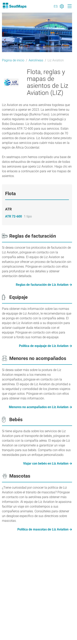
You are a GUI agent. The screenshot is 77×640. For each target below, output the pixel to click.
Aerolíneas (36, 60)
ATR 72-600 (13, 216)
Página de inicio (13, 60)
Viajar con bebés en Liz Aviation (46, 463)
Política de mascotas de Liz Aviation (43, 529)
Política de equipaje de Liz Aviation (44, 346)
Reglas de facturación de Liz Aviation (42, 285)
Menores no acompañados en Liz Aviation (39, 407)
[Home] (14, 5)
